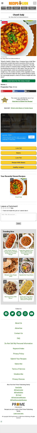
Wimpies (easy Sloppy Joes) (10, 275)
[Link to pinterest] (18, 313)
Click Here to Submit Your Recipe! (22, 101)
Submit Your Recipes (18, 359)
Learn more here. (19, 413)
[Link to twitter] (12, 313)
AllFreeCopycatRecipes (18, 397)
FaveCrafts (18, 387)
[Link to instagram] (25, 313)
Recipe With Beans (18, 163)
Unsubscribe (18, 374)
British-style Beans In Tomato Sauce (22, 108)
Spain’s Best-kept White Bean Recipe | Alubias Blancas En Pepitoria (26, 298)
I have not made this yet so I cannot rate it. (15, 210)
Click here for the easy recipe (18, 81)
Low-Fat (18, 158)
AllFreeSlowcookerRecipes (18, 400)
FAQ (18, 338)
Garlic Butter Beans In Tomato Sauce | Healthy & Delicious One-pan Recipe (10, 252)
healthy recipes (18, 167)
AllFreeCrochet (18, 390)
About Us (18, 323)
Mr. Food (18, 395)
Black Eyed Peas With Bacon (11, 297)
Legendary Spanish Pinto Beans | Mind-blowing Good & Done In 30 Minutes (26, 252)
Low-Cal (19, 148)
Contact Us (18, 333)
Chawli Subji (18, 197)
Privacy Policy (18, 354)
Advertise (18, 328)
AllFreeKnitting (18, 392)
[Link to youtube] (31, 313)
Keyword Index (18, 349)
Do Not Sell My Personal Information (19, 343)
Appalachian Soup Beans (26, 275)
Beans (18, 153)
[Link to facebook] (6, 313)
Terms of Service (18, 369)
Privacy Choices (18, 379)
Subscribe (18, 364)
